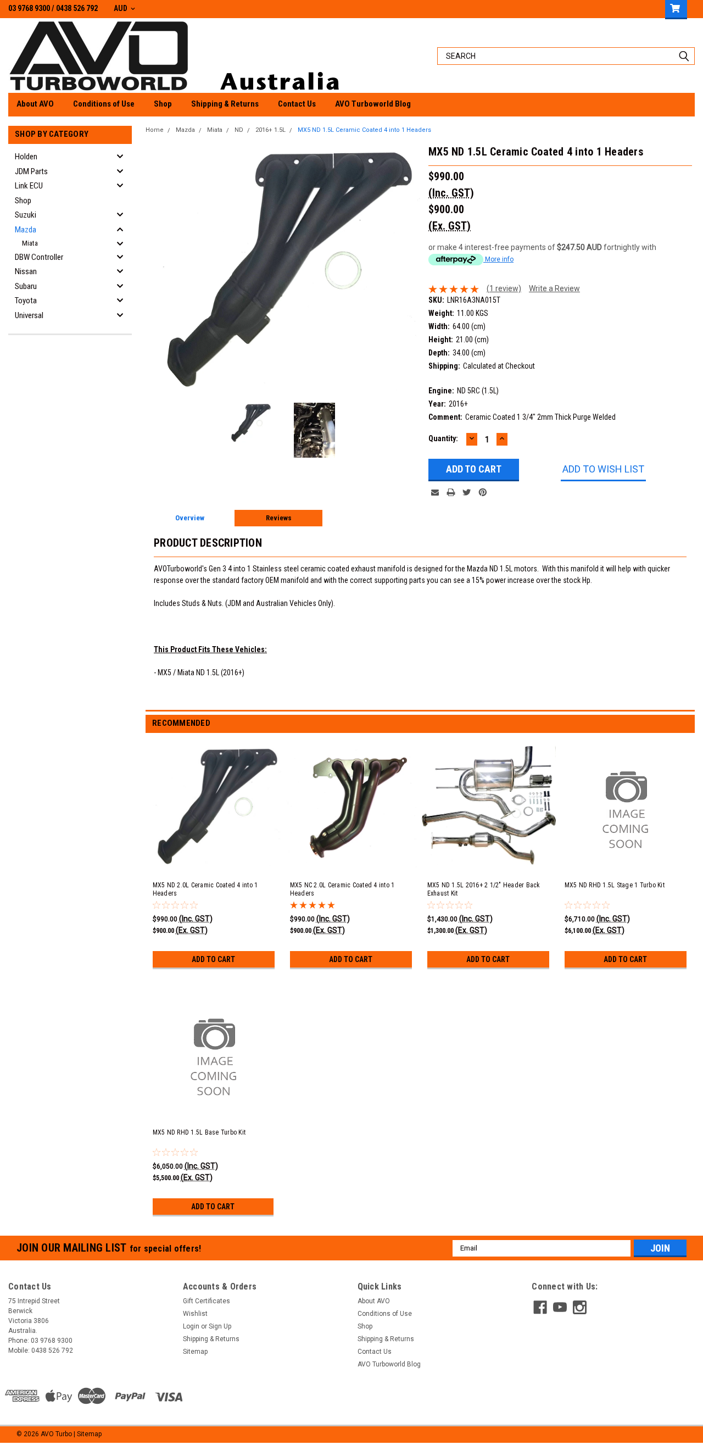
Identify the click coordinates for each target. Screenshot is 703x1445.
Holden (26, 157)
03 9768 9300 (29, 8)
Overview (189, 518)
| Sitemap (88, 1434)
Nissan (26, 271)
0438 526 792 (77, 8)
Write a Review (554, 288)
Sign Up (220, 1326)
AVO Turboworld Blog (373, 104)
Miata (30, 243)
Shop (163, 104)
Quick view (352, 861)
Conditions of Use (104, 104)
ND (239, 130)
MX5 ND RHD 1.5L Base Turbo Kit (199, 1132)
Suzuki (25, 215)
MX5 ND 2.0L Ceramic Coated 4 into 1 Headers (205, 889)
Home (155, 130)
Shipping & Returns (225, 104)
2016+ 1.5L (270, 130)
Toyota (26, 300)
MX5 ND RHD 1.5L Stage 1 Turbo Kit (615, 885)
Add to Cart (213, 959)
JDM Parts (31, 171)
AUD (121, 8)
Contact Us (297, 104)
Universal (29, 315)
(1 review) (504, 288)
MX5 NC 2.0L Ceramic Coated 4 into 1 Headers (342, 889)
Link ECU (29, 186)
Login (191, 1326)
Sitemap (195, 1351)
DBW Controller (39, 257)
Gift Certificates (206, 1301)
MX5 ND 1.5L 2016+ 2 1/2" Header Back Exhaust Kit (483, 889)
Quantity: (443, 438)
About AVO (35, 104)
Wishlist (195, 1314)
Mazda (25, 230)
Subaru (26, 286)
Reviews (279, 518)
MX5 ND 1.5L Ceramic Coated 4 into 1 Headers (364, 130)
